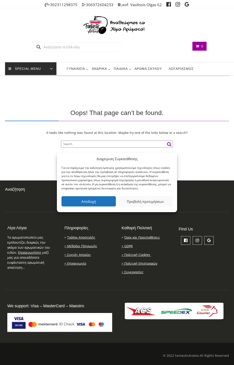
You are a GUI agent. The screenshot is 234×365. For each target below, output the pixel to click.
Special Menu (28, 68)
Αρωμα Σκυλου (148, 68)
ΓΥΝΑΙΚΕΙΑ (76, 68)
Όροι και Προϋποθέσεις (142, 237)
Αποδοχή (88, 201)
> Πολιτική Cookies (136, 255)
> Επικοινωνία (75, 263)
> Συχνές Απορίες (77, 255)
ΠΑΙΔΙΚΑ (121, 68)
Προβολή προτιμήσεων (145, 201)
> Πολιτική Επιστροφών (139, 263)
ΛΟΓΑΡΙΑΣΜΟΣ (181, 68)
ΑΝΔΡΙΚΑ (99, 68)
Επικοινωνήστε (29, 252)
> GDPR (127, 246)
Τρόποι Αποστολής (81, 237)
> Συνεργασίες (133, 272)
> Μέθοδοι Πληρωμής (80, 246)
